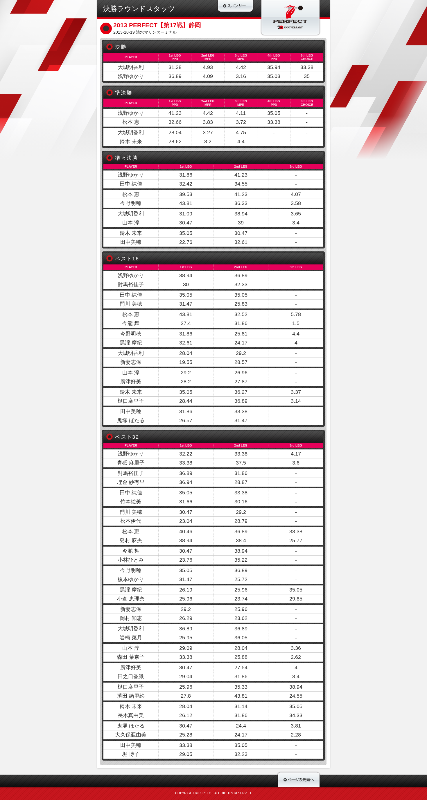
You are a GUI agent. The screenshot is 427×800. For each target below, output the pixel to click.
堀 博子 (130, 754)
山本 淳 (130, 223)
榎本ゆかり (131, 579)
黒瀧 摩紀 (131, 343)
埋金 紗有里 (131, 482)
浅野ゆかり (131, 76)
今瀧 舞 (130, 323)
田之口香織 (131, 676)
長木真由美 (131, 715)
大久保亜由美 (130, 735)
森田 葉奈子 (131, 657)
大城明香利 (131, 67)
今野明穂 (130, 203)
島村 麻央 (131, 540)
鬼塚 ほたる (131, 420)
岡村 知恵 (131, 618)
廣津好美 (130, 381)
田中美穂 (130, 242)
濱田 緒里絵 (131, 696)
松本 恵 (130, 122)
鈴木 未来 (131, 141)
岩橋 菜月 (131, 638)
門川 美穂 (131, 304)
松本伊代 (130, 521)
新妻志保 (130, 362)
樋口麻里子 (131, 401)
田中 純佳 (131, 184)
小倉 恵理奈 (131, 599)
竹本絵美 (130, 502)
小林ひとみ (131, 560)
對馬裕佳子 (131, 284)
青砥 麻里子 (131, 463)
